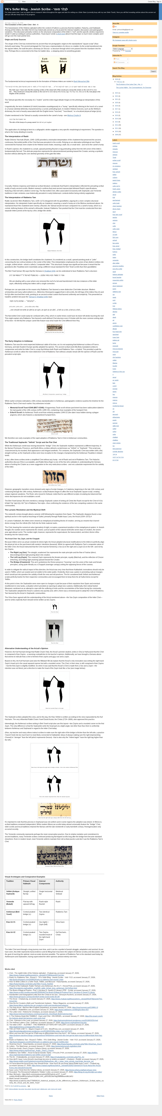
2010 (116, 131)
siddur (114, 360)
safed (114, 429)
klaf (114, 197)
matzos (115, 400)
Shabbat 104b (49, 271)
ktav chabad (116, 249)
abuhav (115, 311)
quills (114, 254)
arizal (114, 194)
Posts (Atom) (18, 1100)
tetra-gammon (117, 449)
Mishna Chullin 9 (74, 115)
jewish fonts (116, 180)
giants (114, 391)
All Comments (120, 62)
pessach (115, 414)
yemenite (115, 260)
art (113, 320)
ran (114, 294)
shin (114, 223)
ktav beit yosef (35, 1089)
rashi (49, 1089)
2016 (116, 112)
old (114, 411)
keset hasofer (117, 277)
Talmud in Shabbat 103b (38, 297)
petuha (115, 217)
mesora (115, 163)
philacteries (116, 417)
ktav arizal (21, 1089)
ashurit (115, 240)
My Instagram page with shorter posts (125, 40)
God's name (116, 189)
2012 (116, 125)
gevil (114, 212)
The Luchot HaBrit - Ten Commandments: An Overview (133, 87)
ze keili (115, 234)
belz (114, 383)
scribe (114, 303)
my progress (117, 166)
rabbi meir (116, 426)
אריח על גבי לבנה (118, 457)
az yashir (115, 380)
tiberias (115, 363)
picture (115, 283)
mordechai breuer (118, 406)
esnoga (115, 389)
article (114, 323)
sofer (114, 226)
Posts (117, 59)
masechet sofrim (118, 280)
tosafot (59, 1089)
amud (114, 377)
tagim (114, 257)
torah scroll (54, 1089)
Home (51, 1096)
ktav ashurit (28, 1089)
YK (116, 26)
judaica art (116, 340)
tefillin (114, 174)
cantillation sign (118, 326)
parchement (116, 200)
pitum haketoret (118, 286)
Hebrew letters (117, 309)
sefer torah (116, 203)
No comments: (22, 1086)
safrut (114, 431)
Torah (114, 157)
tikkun (114, 232)
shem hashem (117, 206)
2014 (116, 118)
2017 (116, 109)
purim (114, 289)
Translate (128, 51)
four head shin (117, 331)
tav (114, 446)
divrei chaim (116, 209)
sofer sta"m (116, 186)
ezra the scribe (117, 269)
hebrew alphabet (13, 1089)
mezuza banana (118, 349)
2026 (116, 79)
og (113, 409)
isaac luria (116, 337)
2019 (116, 106)
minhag (115, 146)
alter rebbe (116, 263)
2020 (116, 102)
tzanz (114, 369)
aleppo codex (117, 192)
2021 (116, 99)
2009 (116, 134)
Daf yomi (115, 237)
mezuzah (115, 351)
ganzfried (115, 334)
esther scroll (116, 160)
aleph (114, 317)
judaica (115, 183)
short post (61, 34)
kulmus (115, 252)
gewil (114, 272)
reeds (114, 297)
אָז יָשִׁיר (115, 454)
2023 (116, 93)
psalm (114, 420)
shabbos (115, 440)
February (120, 82)
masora (115, 397)
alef (114, 314)
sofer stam (116, 229)
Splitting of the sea (119, 371)
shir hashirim (117, 357)
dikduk (115, 329)
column (115, 177)
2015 (116, 115)
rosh (114, 300)
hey (114, 394)
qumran (115, 423)
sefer (114, 434)
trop (114, 306)
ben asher (116, 243)
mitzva (115, 403)
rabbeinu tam (43, 1089)
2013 (116, 122)
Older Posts (100, 1096)
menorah (115, 346)
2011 (116, 128)
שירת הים (115, 460)
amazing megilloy (118, 266)
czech (114, 386)
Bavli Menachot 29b (81, 81)
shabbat (115, 437)
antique (115, 154)
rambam (115, 169)
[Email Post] (28, 1086)
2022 (116, 96)
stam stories (117, 443)
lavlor (114, 343)
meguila (115, 149)
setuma (115, 220)
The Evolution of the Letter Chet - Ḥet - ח (21, 25)
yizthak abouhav (118, 451)
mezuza (115, 152)
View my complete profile (121, 32)
